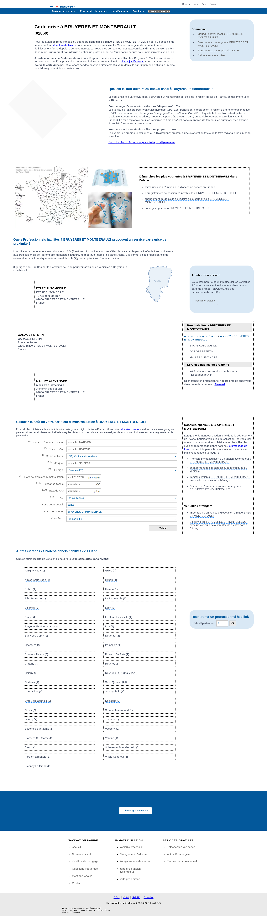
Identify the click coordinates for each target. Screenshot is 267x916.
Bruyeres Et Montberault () (41, 626)
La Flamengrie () (115, 598)
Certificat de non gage (85, 861)
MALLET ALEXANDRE (203, 357)
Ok (232, 623)
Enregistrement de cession (135, 861)
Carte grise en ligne (64, 11)
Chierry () (31, 673)
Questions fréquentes (85, 868)
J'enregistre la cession (93, 11)
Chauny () (31, 663)
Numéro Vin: (54, 449)
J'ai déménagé (120, 11)
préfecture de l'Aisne (64, 45)
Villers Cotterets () (116, 756)
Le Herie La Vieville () (118, 617)
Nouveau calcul (81, 854)
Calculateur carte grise (211, 55)
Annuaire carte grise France (200, 336)
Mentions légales (82, 875)
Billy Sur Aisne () (35, 598)
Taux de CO (53, 491)
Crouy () (30, 710)
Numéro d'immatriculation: (46, 442)
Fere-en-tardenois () (37, 756)
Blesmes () (32, 607)
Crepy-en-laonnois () (38, 700)
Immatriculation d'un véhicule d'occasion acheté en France (180, 187)
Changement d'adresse (133, 854)
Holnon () (111, 589)
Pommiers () (113, 644)
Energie (56, 469)
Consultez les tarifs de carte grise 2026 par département (141, 142)
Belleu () (30, 589)
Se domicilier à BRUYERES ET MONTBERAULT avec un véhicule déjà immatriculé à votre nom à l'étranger (219, 525)
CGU (117, 897)
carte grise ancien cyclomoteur (130, 870)
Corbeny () (32, 682)
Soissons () (112, 700)
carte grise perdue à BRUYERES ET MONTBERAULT (177, 208)
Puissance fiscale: (50, 483)
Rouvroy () (112, 663)
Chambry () (32, 644)
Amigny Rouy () (35, 570)
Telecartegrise (67, 6)
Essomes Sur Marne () (39, 728)
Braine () (30, 617)
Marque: (55, 462)
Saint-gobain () (114, 691)
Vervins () (111, 738)
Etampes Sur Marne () (39, 738)
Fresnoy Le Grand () (37, 766)
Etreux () (30, 747)
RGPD (136, 897)
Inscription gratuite (205, 300)
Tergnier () (112, 719)
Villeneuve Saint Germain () (122, 747)
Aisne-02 (225, 336)
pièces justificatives (132, 61)
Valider (163, 528)
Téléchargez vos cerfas (135, 810)
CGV (126, 897)
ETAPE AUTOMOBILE (203, 345)
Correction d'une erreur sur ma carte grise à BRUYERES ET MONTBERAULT (216, 488)
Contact (213, 4)
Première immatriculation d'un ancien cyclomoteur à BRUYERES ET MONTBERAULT (220, 460)
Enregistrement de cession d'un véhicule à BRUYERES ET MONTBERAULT (190, 193)
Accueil (76, 847)
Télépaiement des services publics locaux (215, 371)
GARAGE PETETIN (201, 351)
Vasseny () (112, 728)
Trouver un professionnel (182, 861)
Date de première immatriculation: (41, 476)
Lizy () (109, 626)
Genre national (51, 456)
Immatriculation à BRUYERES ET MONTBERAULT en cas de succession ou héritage (220, 478)
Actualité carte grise (179, 854)
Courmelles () (33, 691)
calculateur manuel (129, 429)
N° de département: (203, 623)
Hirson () (111, 579)
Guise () (110, 570)
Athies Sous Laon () (37, 579)
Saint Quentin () (116, 682)
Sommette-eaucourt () (119, 710)
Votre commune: (53, 511)
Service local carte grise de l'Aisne (218, 50)
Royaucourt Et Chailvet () (121, 673)
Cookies (149, 897)
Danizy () (31, 719)
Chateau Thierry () (36, 654)
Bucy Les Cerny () (36, 635)
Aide (204, 4)
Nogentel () (112, 635)
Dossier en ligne (190, 4)
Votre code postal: (52, 504)
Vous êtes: (57, 518)
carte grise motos (129, 879)
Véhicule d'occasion (131, 847)
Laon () (110, 607)
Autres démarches (159, 11)
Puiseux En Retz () (117, 654)
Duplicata (138, 11)
